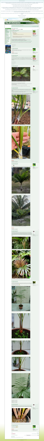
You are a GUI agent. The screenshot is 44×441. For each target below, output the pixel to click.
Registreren (35, 26)
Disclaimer (6, 42)
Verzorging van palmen (8, 37)
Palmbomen (7, 34)
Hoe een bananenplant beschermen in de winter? (8, 38)
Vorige (12, 432)
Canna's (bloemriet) (7, 35)
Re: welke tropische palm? (15, 30)
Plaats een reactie (12, 433)
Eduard (33, 283)
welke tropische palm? (14, 28)
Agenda (6, 30)
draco (13, 66)
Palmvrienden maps (7, 32)
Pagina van (35, 29)
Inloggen (37, 26)
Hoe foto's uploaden (7, 41)
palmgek (13, 88)
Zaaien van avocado (7, 39)
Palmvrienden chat (7, 31)
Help (33, 26)
